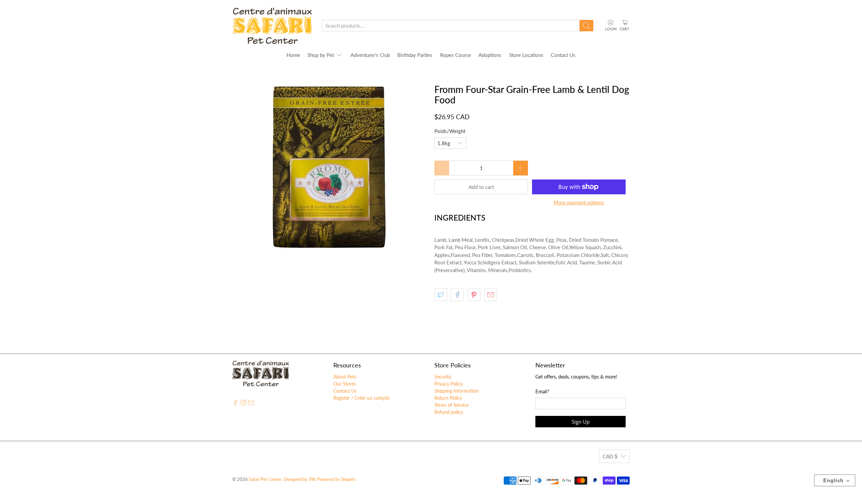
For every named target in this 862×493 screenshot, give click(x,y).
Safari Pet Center (265, 479)
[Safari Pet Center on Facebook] (235, 404)
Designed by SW (299, 479)
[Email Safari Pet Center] (251, 404)
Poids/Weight (449, 131)
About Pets (344, 377)
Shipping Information (456, 391)
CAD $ (610, 456)
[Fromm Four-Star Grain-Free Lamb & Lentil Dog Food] (330, 168)
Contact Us (563, 55)
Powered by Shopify (336, 479)
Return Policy (448, 398)
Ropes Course (455, 55)
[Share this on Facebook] (457, 294)
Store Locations (526, 55)
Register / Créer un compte (361, 398)
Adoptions (489, 55)
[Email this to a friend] (490, 294)
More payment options (579, 202)
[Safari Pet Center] (272, 26)
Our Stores (344, 384)
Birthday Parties (414, 55)
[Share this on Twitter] (440, 294)
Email (542, 391)
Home (293, 55)
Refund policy (448, 412)
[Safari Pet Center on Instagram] (243, 404)
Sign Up (581, 421)
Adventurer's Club (370, 55)
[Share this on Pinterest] (474, 294)
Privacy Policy (448, 384)
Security (442, 377)
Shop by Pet (320, 55)
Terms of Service (451, 405)
